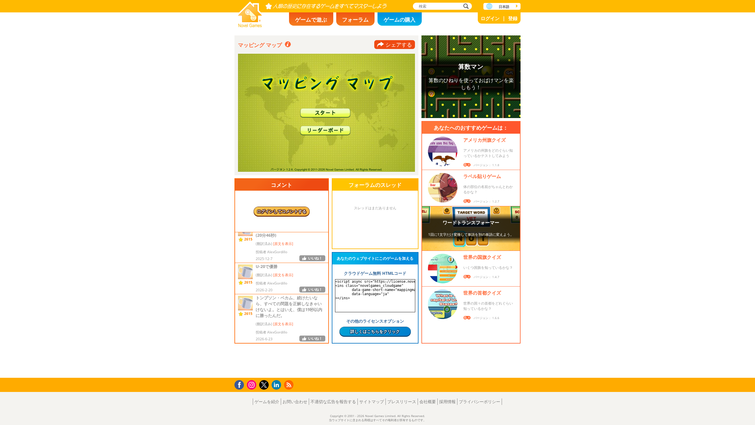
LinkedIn (277, 385)
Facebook (241, 384)
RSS (289, 384)
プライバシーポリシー (479, 401)
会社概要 (427, 401)
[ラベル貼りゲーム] (442, 187)
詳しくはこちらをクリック (375, 331)
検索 (465, 7)
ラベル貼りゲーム (482, 176)
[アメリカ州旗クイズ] (442, 151)
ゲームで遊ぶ (311, 19)
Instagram (252, 384)
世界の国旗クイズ (482, 257)
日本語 (504, 6)
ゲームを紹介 (267, 401)
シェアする (398, 44)
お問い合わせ (295, 401)
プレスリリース (401, 401)
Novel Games (250, 12)
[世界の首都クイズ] (442, 304)
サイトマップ (371, 401)
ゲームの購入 (400, 19)
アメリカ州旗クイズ (484, 140)
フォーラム (355, 19)
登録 (513, 18)
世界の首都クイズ (482, 293)
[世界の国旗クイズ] (442, 268)
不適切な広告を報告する (333, 401)
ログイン (490, 18)
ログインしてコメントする (281, 211)
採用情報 (447, 401)
